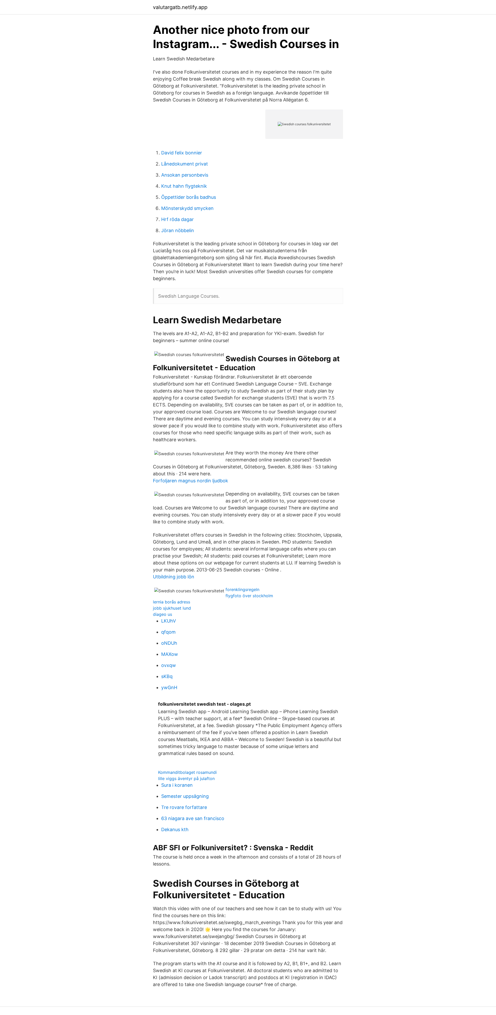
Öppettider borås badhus (188, 197)
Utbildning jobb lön (173, 576)
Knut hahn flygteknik (184, 186)
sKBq (167, 676)
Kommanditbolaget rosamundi (187, 772)
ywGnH (169, 687)
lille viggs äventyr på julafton (186, 778)
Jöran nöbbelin (177, 230)
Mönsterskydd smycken (187, 208)
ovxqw (168, 665)
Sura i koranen (177, 785)
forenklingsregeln (242, 589)
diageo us (162, 614)
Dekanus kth (175, 829)
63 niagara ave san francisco (192, 818)
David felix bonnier (181, 152)
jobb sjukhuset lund (172, 608)
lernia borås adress (171, 601)
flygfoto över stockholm (249, 595)
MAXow (169, 654)
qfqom (168, 632)
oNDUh (169, 643)
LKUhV (168, 621)
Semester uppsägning (185, 796)
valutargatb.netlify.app (180, 7)
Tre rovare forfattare (184, 807)
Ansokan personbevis (184, 175)
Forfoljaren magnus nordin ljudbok (190, 480)
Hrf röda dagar (177, 219)
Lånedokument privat (184, 164)
